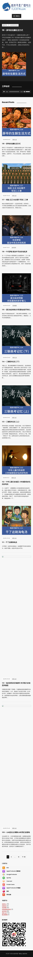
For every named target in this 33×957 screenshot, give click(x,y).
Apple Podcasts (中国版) (14, 888)
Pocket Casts (10, 884)
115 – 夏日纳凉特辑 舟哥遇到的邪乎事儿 (16, 310)
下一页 (23, 857)
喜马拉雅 (9, 894)
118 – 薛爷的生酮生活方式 (12, 30)
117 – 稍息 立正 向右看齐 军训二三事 (15, 200)
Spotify (9, 878)
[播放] (4, 91)
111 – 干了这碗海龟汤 (9, 542)
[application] (16, 91)
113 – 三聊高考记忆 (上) (10, 422)
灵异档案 (14, 305)
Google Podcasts (12, 874)
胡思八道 (14, 139)
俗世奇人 (4, 904)
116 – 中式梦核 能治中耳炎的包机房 (14, 251)
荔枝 (8, 891)
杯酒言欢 (4, 906)
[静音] (24, 91)
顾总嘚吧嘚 (5, 914)
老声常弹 (14, 247)
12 (18, 857)
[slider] (28, 91)
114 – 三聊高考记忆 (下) (10, 361)
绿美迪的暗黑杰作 (6, 909)
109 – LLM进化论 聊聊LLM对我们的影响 (16, 832)
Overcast (9, 881)
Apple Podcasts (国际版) (14, 871)
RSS (8, 867)
